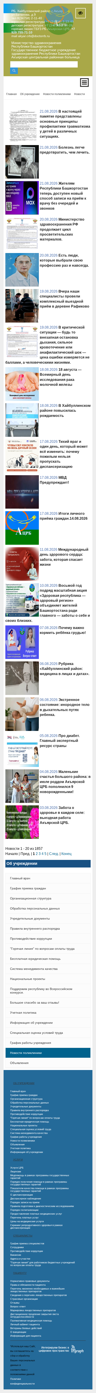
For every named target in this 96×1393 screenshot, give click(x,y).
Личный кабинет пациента (25, 1324)
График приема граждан (28, 888)
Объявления (19, 1063)
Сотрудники (17, 1247)
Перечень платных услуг (24, 1217)
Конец (66, 854)
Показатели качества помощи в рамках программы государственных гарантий (39, 1189)
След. (54, 854)
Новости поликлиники (26, 1053)
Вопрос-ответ (18, 1306)
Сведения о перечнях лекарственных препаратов (38, 1295)
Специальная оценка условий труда (36, 1032)
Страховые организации (24, 1299)
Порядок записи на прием (25, 1202)
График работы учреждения (30, 1043)
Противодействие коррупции (31, 938)
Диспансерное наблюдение (25, 1198)
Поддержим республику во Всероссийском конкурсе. (41, 990)
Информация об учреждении (31, 1022)
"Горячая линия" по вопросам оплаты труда (42, 948)
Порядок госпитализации (24, 1210)
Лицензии (15, 1171)
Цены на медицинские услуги (27, 1221)
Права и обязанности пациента (28, 1284)
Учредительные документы (30, 918)
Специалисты (22, 1235)
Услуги (18, 1159)
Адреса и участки (20, 1258)
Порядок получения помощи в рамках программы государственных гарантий (38, 1183)
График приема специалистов (27, 1243)
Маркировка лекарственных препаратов (33, 1310)
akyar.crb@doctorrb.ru (34, 36)
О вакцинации (18, 1332)
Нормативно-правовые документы (30, 1281)
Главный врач (20, 878)
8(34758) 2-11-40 (29, 18)
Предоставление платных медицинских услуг (36, 1213)
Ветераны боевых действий (26, 1328)
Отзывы (14, 1302)
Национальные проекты (27, 979)
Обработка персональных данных (35, 908)
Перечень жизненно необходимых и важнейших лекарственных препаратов (37, 1290)
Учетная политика (23, 1012)
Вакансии (15, 1255)
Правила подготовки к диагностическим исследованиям (42, 1206)
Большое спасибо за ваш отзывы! (34, 1002)
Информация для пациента (25, 1335)
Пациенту (20, 1273)
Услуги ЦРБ (16, 1167)
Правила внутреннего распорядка (35, 928)
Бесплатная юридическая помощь (35, 958)
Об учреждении (23, 1083)
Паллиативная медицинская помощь (31, 1320)
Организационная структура (30, 898)
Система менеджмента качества (34, 969)
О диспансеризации (21, 1194)
